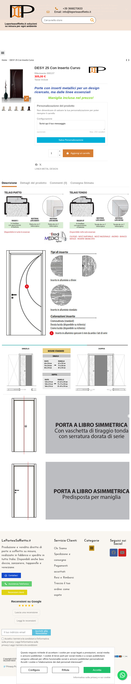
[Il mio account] (118, 15)
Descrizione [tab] (9, 182)
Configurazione (44, 118)
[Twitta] (40, 164)
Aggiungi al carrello (80, 153)
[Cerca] (92, 20)
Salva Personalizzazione (71, 140)
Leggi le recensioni (26, 620)
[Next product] (128, 60)
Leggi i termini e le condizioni (23, 645)
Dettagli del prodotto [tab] (33, 182)
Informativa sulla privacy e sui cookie (91, 677)
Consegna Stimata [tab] (82, 182)
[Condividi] (36, 164)
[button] (11, 575)
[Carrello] (124, 15)
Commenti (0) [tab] (58, 182)
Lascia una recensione (26, 612)
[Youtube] (122, 553)
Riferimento (40, 73)
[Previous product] (127, 60)
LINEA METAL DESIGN (46, 169)
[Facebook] (114, 553)
